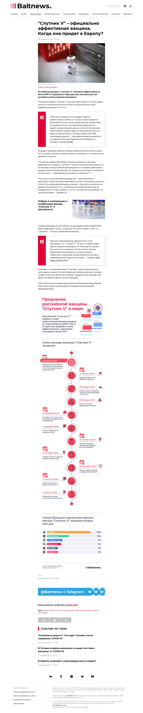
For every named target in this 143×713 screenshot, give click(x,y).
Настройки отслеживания (22, 700)
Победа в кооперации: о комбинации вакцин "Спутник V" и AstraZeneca (52, 205)
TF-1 (90, 173)
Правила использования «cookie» (25, 696)
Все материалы (113, 6)
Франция (87, 610)
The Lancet (61, 107)
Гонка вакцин (50, 87)
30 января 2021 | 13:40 (48, 642)
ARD (71, 142)
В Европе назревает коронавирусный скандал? (67, 661)
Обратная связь (19, 704)
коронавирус (43, 613)
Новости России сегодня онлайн (62, 610)
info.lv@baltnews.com (59, 705)
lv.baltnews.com (70, 696)
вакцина (45, 610)
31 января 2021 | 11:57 (48, 655)
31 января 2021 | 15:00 (48, 665)
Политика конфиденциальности (24, 692)
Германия (79, 610)
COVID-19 (95, 610)
